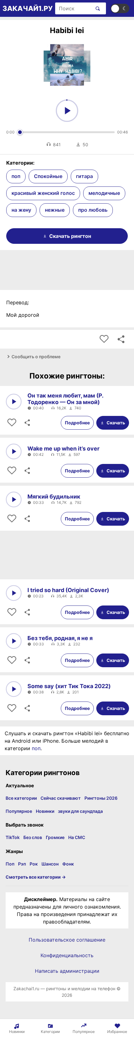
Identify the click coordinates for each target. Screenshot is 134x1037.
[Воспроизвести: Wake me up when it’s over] (13, 451)
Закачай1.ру (27, 8)
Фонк (68, 863)
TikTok (13, 837)
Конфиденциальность (67, 955)
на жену (21, 210)
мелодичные (104, 193)
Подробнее (77, 422)
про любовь (93, 210)
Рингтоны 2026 (100, 798)
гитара (84, 176)
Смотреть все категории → (36, 877)
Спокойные (48, 176)
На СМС (76, 837)
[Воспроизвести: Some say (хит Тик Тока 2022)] (13, 689)
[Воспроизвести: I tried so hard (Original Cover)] (13, 593)
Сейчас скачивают (61, 798)
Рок (34, 863)
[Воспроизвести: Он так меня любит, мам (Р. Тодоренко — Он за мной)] (13, 401)
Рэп (22, 863)
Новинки (45, 811)
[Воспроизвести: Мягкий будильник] (13, 499)
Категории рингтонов (43, 773)
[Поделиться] (27, 423)
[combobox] (73, 8)
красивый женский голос (43, 193)
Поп (10, 863)
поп (16, 176)
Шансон (50, 863)
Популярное (19, 811)
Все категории (21, 798)
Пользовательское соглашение (67, 940)
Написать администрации (67, 971)
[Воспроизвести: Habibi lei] (67, 110)
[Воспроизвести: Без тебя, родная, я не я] (13, 641)
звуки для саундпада (80, 811)
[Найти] (96, 8)
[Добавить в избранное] (104, 339)
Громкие (55, 837)
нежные (55, 210)
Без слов (32, 837)
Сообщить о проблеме (36, 356)
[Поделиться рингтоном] (121, 339)
